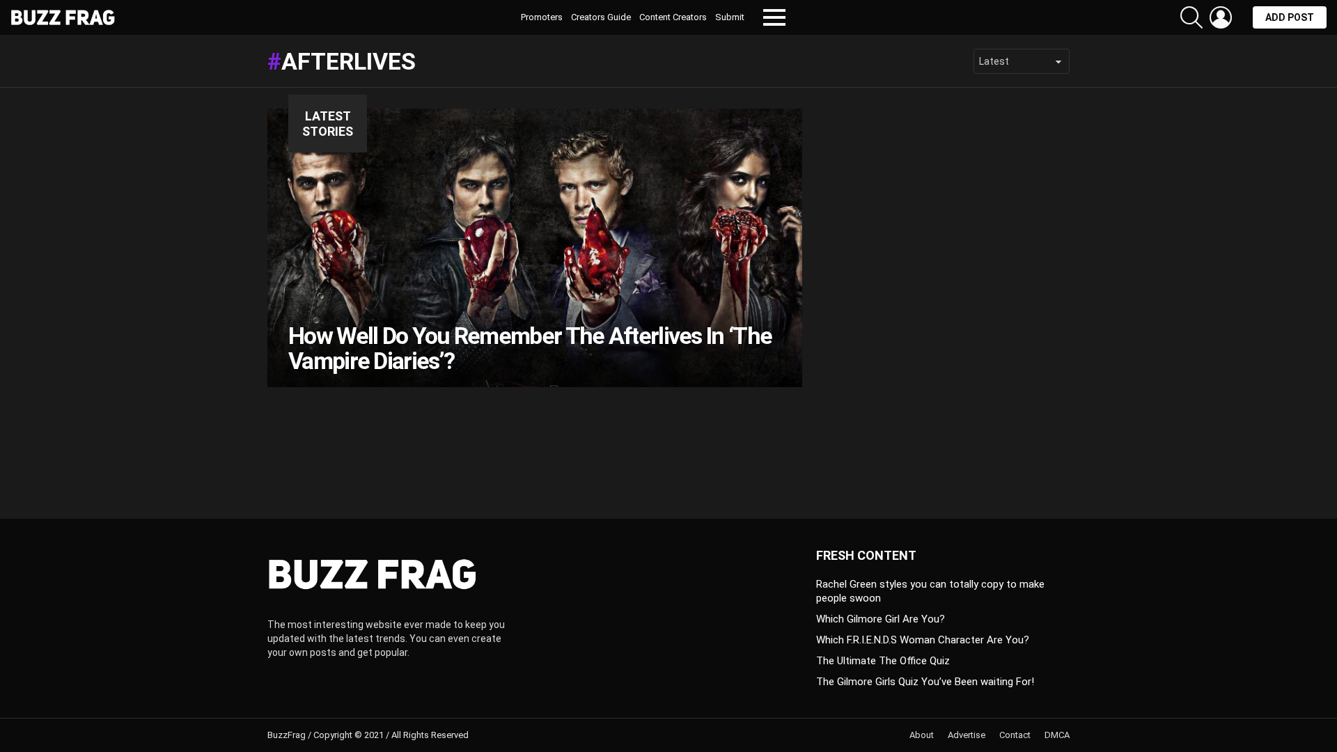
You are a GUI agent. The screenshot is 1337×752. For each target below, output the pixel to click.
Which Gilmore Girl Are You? (880, 619)
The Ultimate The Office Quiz (883, 661)
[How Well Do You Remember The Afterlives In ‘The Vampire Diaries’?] (534, 248)
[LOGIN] (1221, 17)
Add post (1289, 17)
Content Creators (673, 17)
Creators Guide (601, 17)
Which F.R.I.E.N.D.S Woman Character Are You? (922, 640)
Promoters (542, 17)
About (921, 735)
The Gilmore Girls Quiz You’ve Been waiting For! (925, 681)
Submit (729, 17)
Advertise (966, 735)
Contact (1015, 735)
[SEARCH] (1191, 17)
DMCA (1057, 735)
